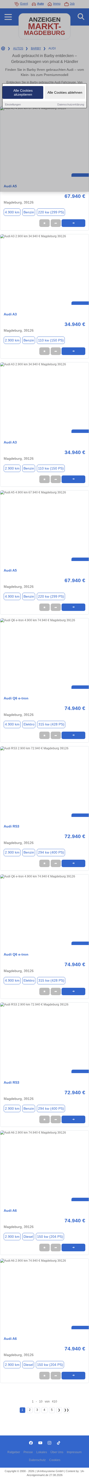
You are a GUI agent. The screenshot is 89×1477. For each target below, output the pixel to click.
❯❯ (66, 1410)
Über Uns (56, 1452)
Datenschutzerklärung (70, 104)
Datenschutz (37, 1460)
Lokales (41, 1452)
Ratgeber (13, 1452)
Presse (28, 1452)
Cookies (54, 1460)
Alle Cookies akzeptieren (23, 92)
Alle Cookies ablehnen (64, 92)
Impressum (74, 1452)
